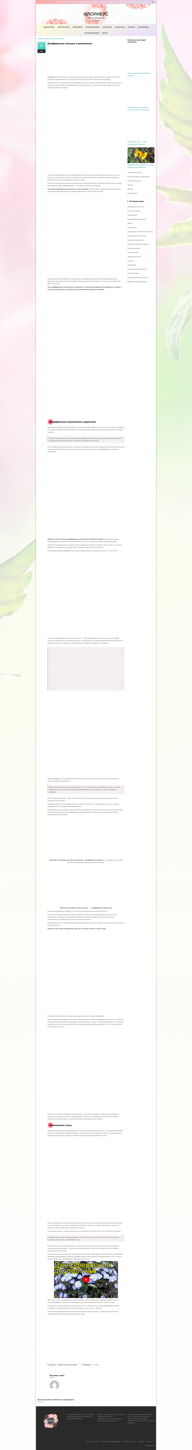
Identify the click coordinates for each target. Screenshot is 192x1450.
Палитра (130, 261)
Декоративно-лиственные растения (140, 232)
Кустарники (145, 2)
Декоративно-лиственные (89, 2)
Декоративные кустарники (137, 236)
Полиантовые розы (134, 172)
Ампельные (107, 27)
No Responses (86, 1365)
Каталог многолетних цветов (67, 1365)
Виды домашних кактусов (137, 219)
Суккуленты (112, 2)
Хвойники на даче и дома (137, 282)
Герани (105, 33)
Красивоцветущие (91, 33)
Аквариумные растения (136, 207)
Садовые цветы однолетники (138, 277)
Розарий (131, 27)
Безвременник (133, 193)
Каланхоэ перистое (134, 181)
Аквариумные (61, 2)
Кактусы (103, 2)
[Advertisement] (86, 62)
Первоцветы (77, 27)
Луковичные (120, 27)
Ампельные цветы (134, 211)
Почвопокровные (92, 27)
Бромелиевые (143, 27)
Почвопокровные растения (137, 269)
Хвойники (122, 2)
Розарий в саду (133, 273)
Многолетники (64, 27)
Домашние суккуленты (136, 240)
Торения (130, 185)
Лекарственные (133, 2)
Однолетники (49, 27)
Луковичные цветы (134, 257)
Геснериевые (73, 2)
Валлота (130, 189)
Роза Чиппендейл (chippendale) (139, 177)
